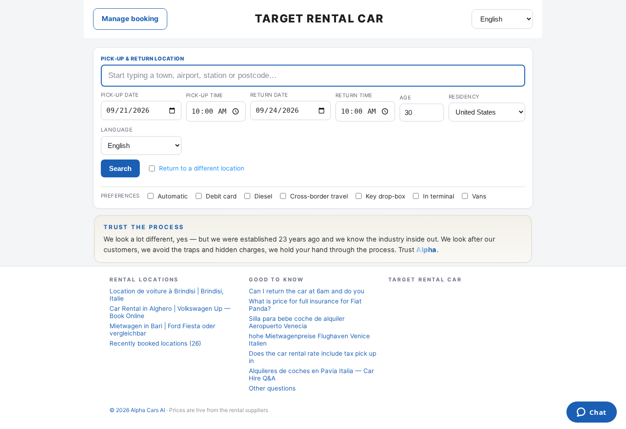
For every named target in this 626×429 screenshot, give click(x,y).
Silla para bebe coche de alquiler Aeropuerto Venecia (297, 322)
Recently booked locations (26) (155, 343)
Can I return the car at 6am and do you (306, 291)
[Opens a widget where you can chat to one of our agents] (591, 413)
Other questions (272, 388)
